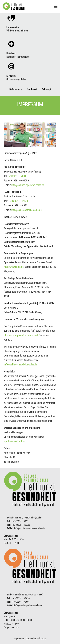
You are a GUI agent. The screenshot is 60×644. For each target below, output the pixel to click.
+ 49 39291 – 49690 (18, 201)
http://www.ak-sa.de (14, 266)
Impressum (19, 638)
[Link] (14, 6)
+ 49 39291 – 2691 (16, 176)
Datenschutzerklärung (36, 638)
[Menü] (56, 6)
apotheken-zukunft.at (14, 441)
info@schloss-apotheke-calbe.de (27, 185)
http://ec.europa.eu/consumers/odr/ (22, 335)
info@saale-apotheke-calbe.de (26, 209)
